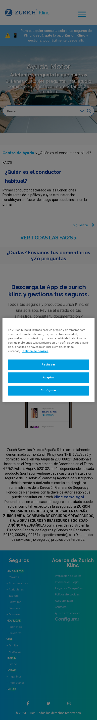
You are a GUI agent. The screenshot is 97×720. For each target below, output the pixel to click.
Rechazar (48, 364)
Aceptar (48, 377)
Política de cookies (35, 351)
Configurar (48, 390)
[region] (48, 360)
